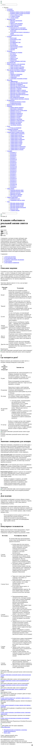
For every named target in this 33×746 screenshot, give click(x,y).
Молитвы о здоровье (16, 88)
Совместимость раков (16, 143)
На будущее (13, 38)
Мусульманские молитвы (17, 97)
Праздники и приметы (16, 109)
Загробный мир (11, 62)
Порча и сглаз (14, 58)
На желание (13, 55)
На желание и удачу (15, 39)
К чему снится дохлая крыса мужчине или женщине (15, 718)
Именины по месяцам (16, 194)
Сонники (9, 151)
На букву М (13, 167)
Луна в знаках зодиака (16, 14)
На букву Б (13, 153)
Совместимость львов (16, 140)
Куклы (12, 72)
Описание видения (10, 256)
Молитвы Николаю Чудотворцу (19, 87)
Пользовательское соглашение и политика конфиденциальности (15, 730)
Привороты (13, 59)
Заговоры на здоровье (16, 52)
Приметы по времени (16, 122)
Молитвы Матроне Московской (19, 83)
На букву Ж (13, 159)
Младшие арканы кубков (17, 204)
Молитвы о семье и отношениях (19, 91)
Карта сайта (7, 732)
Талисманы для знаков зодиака (18, 78)
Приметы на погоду (15, 111)
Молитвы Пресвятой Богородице (19, 94)
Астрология (10, 10)
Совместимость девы (16, 138)
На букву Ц (13, 181)
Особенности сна (15, 198)
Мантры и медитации (16, 20)
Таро (8, 201)
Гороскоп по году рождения (17, 27)
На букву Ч (13, 182)
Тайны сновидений (12, 197)
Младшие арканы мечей (16, 206)
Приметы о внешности (16, 113)
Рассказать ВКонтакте (7, 721)
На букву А (13, 152)
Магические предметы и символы (16, 69)
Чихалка (12, 49)
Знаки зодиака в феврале (17, 68)
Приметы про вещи (15, 123)
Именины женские (15, 193)
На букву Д (13, 158)
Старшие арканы (14, 210)
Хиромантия (13, 48)
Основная (9, 9)
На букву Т (13, 175)
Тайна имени (10, 188)
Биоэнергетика (11, 19)
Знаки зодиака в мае (15, 65)
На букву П (13, 171)
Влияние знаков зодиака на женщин (20, 12)
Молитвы (9, 80)
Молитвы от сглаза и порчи (17, 93)
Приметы (9, 106)
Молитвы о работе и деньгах (18, 90)
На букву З (13, 161)
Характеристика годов (16, 35)
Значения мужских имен (17, 191)
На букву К (13, 164)
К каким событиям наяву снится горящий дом (13, 689)
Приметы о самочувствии (17, 120)
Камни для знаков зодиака (17, 71)
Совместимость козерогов (17, 139)
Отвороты (13, 56)
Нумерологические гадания (17, 101)
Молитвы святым (15, 96)
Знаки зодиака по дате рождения (16, 64)
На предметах (14, 45)
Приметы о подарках (16, 116)
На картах (13, 41)
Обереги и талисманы (16, 74)
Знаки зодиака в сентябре (17, 67)
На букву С (13, 174)
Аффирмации (14, 81)
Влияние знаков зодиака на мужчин (20, 13)
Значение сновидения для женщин (14, 259)
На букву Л (13, 165)
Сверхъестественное (12, 129)
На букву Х (13, 180)
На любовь (13, 43)
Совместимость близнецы (17, 133)
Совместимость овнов (16, 142)
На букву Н (13, 168)
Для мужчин (8, 261)
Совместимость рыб (15, 145)
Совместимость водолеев (17, 136)
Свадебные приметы (16, 125)
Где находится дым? (10, 258)
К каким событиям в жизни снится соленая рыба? (14, 685)
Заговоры (9, 51)
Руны (8, 126)
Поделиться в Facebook (19, 721)
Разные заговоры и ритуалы (18, 61)
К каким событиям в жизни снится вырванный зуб (15, 680)
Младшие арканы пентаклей (18, 207)
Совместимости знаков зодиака (15, 132)
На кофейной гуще (15, 42)
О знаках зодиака (15, 16)
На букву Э (13, 185)
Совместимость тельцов (16, 149)
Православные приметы (16, 107)
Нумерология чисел (15, 103)
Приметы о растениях (16, 119)
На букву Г (13, 156)
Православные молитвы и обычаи (19, 98)
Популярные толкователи (11, 262)
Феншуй (12, 22)
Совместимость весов (16, 135)
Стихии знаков (14, 17)
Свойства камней (15, 75)
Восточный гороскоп (13, 26)
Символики (13, 77)
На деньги (13, 54)
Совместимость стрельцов (17, 148)
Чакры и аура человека (16, 23)
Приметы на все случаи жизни (18, 110)
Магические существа (16, 130)
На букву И (13, 162)
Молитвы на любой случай (17, 85)
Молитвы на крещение (16, 84)
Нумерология (10, 100)
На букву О (13, 169)
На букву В (13, 155)
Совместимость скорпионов (18, 146)
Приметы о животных (16, 114)
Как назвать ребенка (15, 195)
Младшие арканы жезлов (17, 203)
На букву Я (13, 187)
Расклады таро (14, 209)
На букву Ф (13, 178)
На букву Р (13, 172)
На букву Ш (13, 184)
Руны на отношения (15, 127)
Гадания (9, 36)
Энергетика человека (16, 25)
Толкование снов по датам (17, 200)
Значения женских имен (16, 190)
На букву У (13, 177)
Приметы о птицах (15, 117)
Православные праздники (14, 104)
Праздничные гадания (16, 46)
